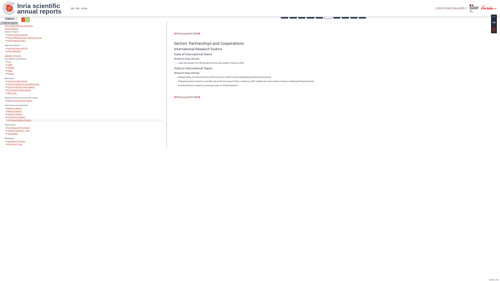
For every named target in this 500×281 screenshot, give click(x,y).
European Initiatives (14, 114)
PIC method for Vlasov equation (19, 90)
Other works (12, 93)
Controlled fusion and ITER (17, 48)
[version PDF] (23, 19)
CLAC (9, 62)
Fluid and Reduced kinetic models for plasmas (24, 38)
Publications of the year (16, 141)
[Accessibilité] (494, 30)
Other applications (14, 51)
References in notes (14, 144)
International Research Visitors (19, 120)
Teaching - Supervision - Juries (18, 131)
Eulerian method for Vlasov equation (21, 87)
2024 (78, 8)
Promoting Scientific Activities (18, 128)
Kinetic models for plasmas (17, 35)
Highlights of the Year (13, 56)
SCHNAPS (10, 68)
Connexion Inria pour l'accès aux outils (450, 8)
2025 (72, 8)
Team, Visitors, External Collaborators (19, 26)
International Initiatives (16, 117)
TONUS (9, 19)
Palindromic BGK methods (17, 81)
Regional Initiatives (14, 108)
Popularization (12, 134)
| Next (196, 33)
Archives (84, 8)
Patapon (10, 74)
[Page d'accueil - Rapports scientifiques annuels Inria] (35, 8)
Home (190, 33)
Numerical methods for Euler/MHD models (23, 84)
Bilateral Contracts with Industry (19, 101)
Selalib (9, 65)
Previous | (180, 33)
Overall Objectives (11, 29)
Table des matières (10, 23)
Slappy (9, 71)
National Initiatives (14, 111)
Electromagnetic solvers (16, 41)
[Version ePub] (28, 19)
